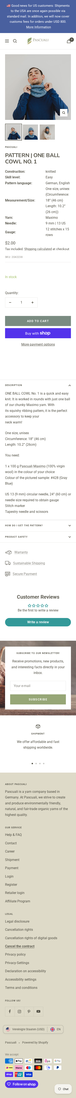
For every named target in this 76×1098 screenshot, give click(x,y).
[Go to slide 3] (40, 763)
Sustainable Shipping (29, 563)
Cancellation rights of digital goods (31, 938)
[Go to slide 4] (43, 763)
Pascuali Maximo (33, 466)
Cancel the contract (19, 946)
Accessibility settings (20, 979)
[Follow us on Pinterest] (29, 1011)
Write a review (38, 622)
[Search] (15, 41)
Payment (11, 868)
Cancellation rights (19, 930)
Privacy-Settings (17, 963)
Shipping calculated (38, 249)
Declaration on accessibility (25, 971)
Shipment (12, 860)
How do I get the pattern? (24, 525)
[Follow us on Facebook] (10, 1011)
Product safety (16, 537)
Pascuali (11, 147)
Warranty (21, 552)
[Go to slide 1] (32, 763)
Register (11, 885)
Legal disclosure (17, 921)
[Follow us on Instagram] (19, 1011)
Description (13, 385)
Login (9, 876)
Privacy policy (15, 954)
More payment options (38, 344)
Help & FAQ (13, 835)
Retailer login (14, 893)
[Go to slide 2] (36, 763)
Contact (11, 843)
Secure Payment (25, 574)
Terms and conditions (21, 988)
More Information (38, 27)
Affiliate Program (17, 901)
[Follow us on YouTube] (38, 1011)
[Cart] (69, 41)
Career (10, 851)
